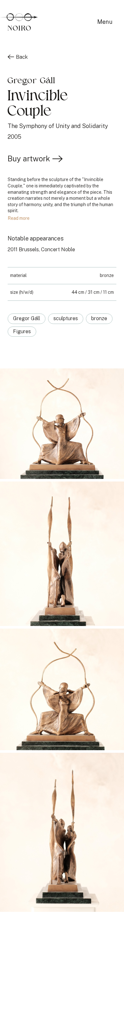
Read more (19, 218)
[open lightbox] (62, 424)
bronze (99, 318)
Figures (22, 331)
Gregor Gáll (26, 318)
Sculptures (65, 318)
